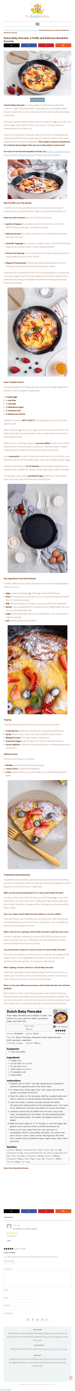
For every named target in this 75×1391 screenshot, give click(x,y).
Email (6, 1297)
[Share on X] (12, 45)
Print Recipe (62, 1027)
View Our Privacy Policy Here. (54, 1348)
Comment (8, 1269)
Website (7, 1305)
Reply (9, 1240)
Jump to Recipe (37, 100)
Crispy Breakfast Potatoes (49, 154)
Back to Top (53, 1384)
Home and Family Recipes (17, 30)
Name (6, 1290)
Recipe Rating (9, 1261)
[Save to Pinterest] (46, 45)
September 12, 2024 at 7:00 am (25, 1228)
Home (6, 30)
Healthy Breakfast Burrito (22, 154)
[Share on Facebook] (29, 45)
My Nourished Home (37, 10)
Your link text (5, 1389)
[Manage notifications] (71, 1377)
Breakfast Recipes (32, 30)
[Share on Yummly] (63, 45)
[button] (56, 1030)
